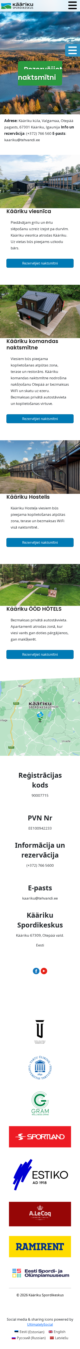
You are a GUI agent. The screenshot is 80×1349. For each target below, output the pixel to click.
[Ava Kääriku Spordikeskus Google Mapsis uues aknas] (40, 716)
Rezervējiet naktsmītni (40, 263)
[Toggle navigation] (72, 6)
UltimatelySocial (40, 1324)
